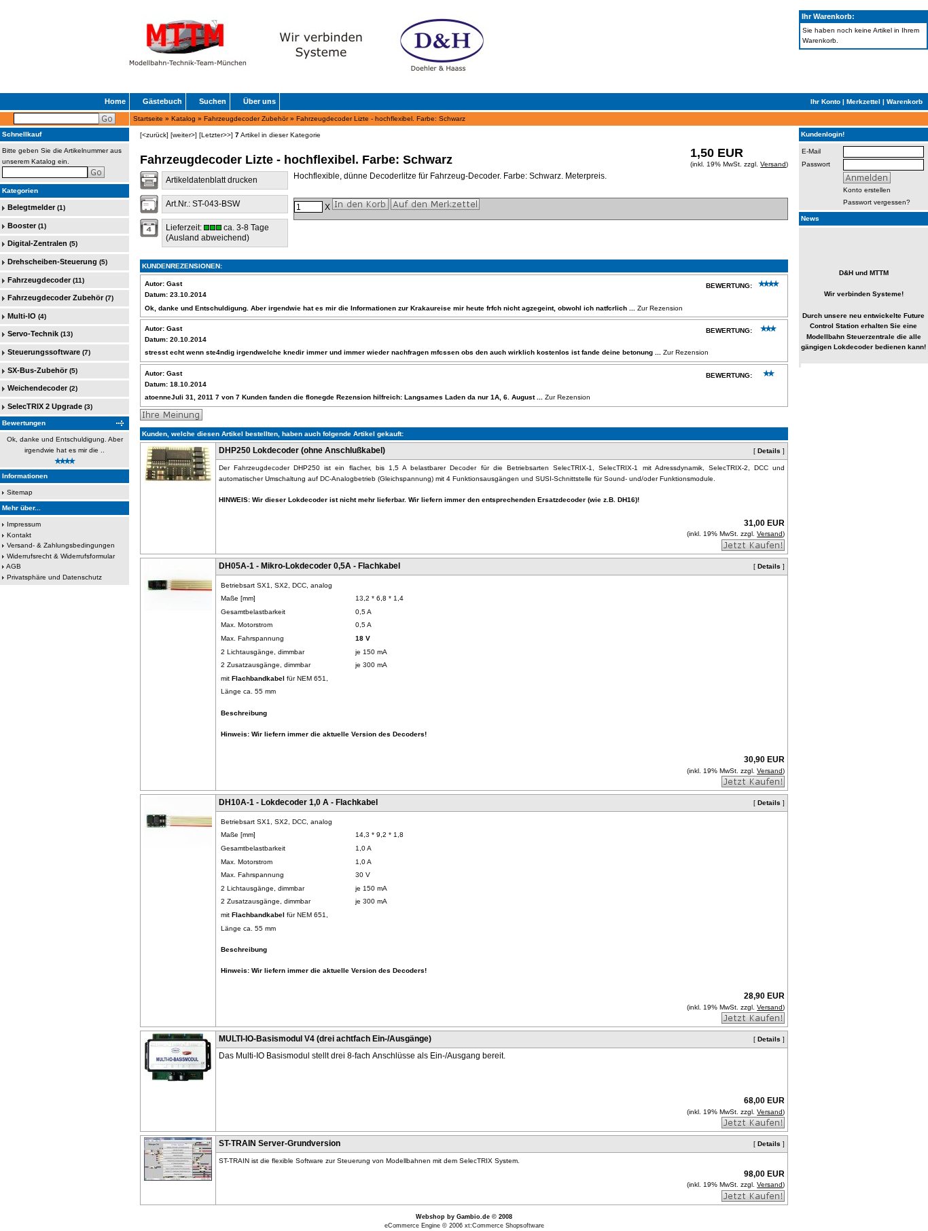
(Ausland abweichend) (207, 238)
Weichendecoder (37, 388)
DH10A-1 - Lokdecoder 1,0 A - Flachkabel (298, 802)
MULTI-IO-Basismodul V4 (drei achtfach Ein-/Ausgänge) (325, 1038)
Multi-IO (21, 316)
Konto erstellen (867, 190)
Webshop (430, 1216)
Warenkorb (905, 101)
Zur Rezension (660, 308)
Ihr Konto (825, 101)
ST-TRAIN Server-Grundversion (279, 1143)
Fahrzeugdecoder (39, 280)
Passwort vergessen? (876, 202)
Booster (21, 225)
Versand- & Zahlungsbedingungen (61, 545)
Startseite (148, 118)
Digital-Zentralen (37, 243)
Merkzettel (863, 101)
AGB (13, 566)
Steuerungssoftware (43, 352)
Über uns (259, 101)
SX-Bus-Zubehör (37, 370)
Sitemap (20, 492)
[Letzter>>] (216, 135)
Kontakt (19, 535)
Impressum (24, 524)
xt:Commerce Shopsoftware (504, 1225)
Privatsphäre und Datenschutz (54, 577)
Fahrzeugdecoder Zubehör (246, 118)
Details (769, 450)
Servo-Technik (32, 333)
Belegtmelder (31, 207)
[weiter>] (184, 135)
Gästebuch (162, 101)
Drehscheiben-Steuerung (52, 261)
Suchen (212, 101)
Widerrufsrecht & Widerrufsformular (61, 556)
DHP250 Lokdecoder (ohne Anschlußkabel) (302, 450)
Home (115, 101)
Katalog (183, 118)
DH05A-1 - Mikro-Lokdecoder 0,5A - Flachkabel (309, 566)
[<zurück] (154, 135)
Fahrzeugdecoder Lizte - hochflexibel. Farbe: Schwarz (380, 118)
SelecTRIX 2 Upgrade (44, 406)
